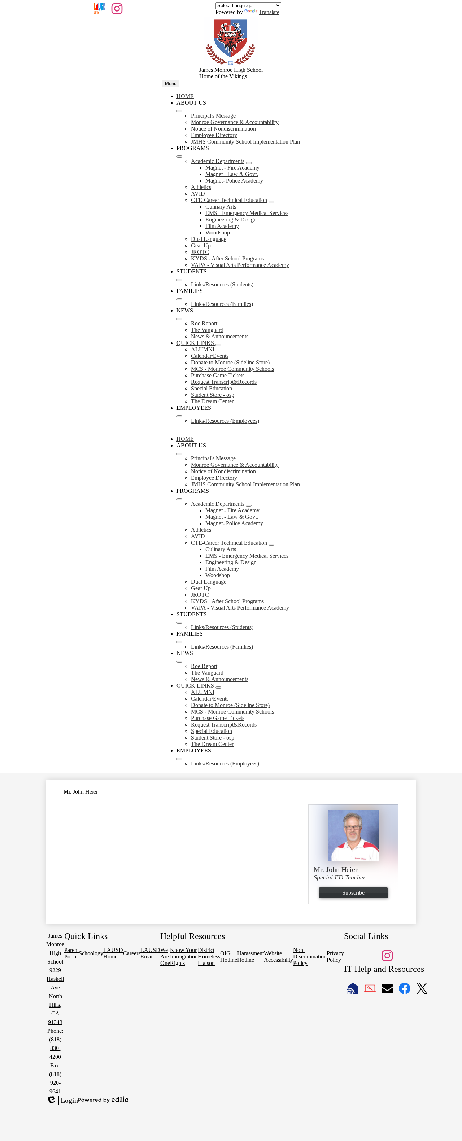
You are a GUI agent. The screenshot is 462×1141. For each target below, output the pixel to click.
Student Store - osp (212, 395)
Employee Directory (214, 135)
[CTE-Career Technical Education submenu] (271, 202)
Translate (269, 12)
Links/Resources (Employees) (225, 421)
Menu (170, 83)
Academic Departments (217, 161)
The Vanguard (207, 330)
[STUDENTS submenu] (179, 280)
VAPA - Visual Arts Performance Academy (240, 265)
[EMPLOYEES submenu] (179, 416)
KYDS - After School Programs (227, 258)
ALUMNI (202, 349)
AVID (198, 193)
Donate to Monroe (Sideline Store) (230, 362)
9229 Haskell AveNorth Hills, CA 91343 (55, 996)
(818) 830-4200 (55, 1048)
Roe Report (204, 323)
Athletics (201, 187)
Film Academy (222, 226)
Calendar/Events (209, 356)
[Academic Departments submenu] (249, 163)
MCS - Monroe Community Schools (232, 369)
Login (62, 1100)
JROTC (200, 252)
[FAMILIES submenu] (179, 299)
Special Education (211, 388)
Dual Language (208, 239)
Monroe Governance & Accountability (235, 122)
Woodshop (217, 232)
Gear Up (201, 245)
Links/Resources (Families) (222, 304)
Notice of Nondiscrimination (223, 129)
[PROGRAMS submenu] (179, 156)
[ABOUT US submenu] (179, 111)
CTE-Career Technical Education (229, 200)
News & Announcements (219, 336)
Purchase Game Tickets (217, 375)
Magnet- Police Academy (234, 180)
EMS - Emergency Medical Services (246, 213)
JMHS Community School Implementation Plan (245, 142)
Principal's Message (213, 116)
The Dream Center (212, 401)
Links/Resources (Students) (222, 284)
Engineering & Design (231, 219)
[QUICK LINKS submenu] (218, 345)
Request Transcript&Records (224, 382)
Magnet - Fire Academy (232, 167)
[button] (179, 454)
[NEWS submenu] (179, 319)
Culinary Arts (220, 206)
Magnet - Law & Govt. (231, 174)
